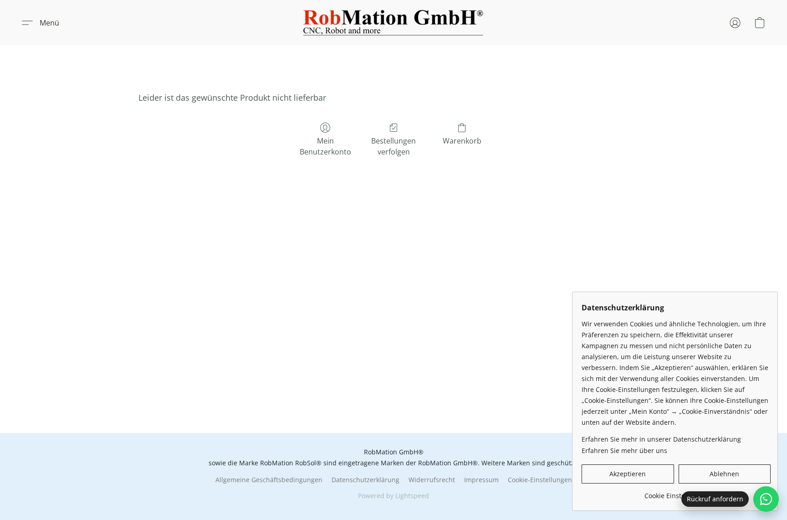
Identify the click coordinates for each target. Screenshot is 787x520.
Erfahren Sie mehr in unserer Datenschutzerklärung (661, 439)
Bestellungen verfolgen (393, 146)
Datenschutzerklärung (365, 479)
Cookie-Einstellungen (540, 479)
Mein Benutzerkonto (325, 146)
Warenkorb (462, 141)
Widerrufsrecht (432, 479)
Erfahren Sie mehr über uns (624, 450)
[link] (676, 492)
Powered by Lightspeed (393, 495)
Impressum (481, 479)
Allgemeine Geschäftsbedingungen (268, 479)
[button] (393, 23)
